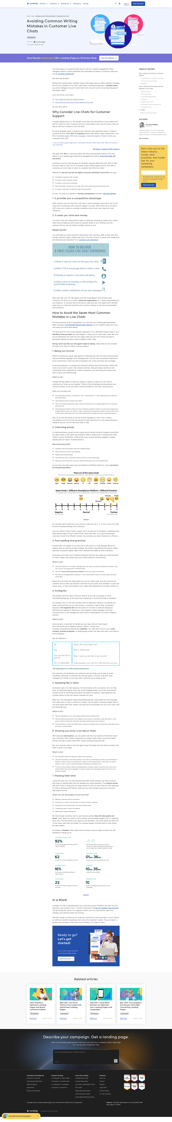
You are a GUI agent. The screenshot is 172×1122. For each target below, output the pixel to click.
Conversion (31, 37)
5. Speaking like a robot (146, 101)
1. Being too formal (145, 91)
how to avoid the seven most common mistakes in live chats (74, 102)
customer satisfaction (66, 74)
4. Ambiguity (143, 99)
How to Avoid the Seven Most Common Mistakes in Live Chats (151, 87)
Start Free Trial (65, 959)
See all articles (144, 138)
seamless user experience (88, 240)
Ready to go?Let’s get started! (148, 113)
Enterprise (77, 3)
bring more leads (106, 156)
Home (28, 16)
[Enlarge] (170, 70)
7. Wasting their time (145, 107)
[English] (119, 3)
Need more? (143, 83)
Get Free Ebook (107, 58)
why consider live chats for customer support (69, 99)
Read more (33, 1018)
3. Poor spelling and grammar (148, 96)
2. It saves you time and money (148, 81)
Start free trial (138, 3)
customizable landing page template (78, 325)
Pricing (85, 3)
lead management (109, 193)
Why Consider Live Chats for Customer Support (151, 74)
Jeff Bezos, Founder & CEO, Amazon (106, 149)
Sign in (126, 4)
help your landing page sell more (106, 908)
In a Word (142, 110)
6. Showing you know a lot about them (150, 104)
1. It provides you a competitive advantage (151, 78)
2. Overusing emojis (145, 94)
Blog (33, 16)
